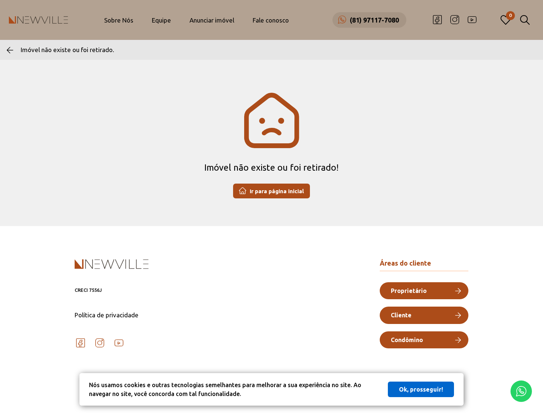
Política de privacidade (107, 314)
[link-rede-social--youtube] (472, 20)
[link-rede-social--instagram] (455, 20)
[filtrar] (525, 20)
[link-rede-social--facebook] (437, 20)
